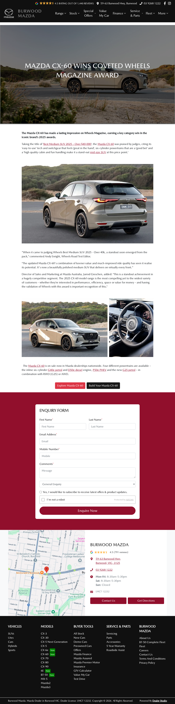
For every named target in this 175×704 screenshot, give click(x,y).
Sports (11, 650)
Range (59, 13)
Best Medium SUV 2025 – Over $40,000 (67, 144)
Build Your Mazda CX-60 (103, 385)
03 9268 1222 (152, 3)
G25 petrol (129, 370)
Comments (46, 464)
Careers (143, 650)
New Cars (79, 637)
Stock (73, 13)
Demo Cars (80, 641)
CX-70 (44, 658)
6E (42, 670)
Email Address (48, 434)
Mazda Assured (83, 658)
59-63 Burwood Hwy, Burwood (118, 3)
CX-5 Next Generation (54, 641)
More (162, 13)
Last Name (95, 419)
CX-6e (44, 650)
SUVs (11, 633)
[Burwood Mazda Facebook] (165, 3)
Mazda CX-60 (106, 144)
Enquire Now (87, 511)
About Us (144, 638)
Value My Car (104, 13)
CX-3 (44, 633)
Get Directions (146, 600)
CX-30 (44, 637)
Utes (11, 637)
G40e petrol (55, 370)
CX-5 (44, 646)
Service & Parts (135, 13)
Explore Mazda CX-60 (70, 385)
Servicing (111, 633)
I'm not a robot (56, 499)
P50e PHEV (99, 370)
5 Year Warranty (115, 646)
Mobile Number (49, 449)
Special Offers (88, 13)
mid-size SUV (98, 152)
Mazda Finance (83, 654)
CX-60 (44, 654)
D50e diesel (75, 370)
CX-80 (44, 662)
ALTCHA (129, 499)
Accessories (113, 641)
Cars (10, 641)
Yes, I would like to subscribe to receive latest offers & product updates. (85, 492)
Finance (118, 13)
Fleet (149, 13)
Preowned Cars (83, 646)
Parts (109, 637)
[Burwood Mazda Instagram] (170, 3)
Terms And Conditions (152, 658)
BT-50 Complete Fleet (152, 642)
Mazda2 (45, 683)
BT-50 (44, 674)
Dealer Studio (159, 700)
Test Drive (79, 678)
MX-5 (44, 678)
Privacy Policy (147, 662)
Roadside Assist (115, 650)
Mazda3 (45, 687)
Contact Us (108, 600)
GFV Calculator (82, 670)
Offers (77, 650)
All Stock (79, 633)
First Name (46, 419)
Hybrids (12, 646)
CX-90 (44, 666)
